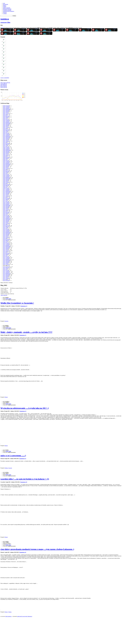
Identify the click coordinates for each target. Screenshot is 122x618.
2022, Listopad (6, 121)
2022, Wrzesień (6, 123)
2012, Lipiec (5, 263)
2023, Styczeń (6, 119)
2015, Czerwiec (6, 223)
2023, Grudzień (6, 106)
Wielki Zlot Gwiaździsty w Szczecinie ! (17, 303)
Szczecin (5, 12)
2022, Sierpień (6, 125)
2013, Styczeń (6, 256)
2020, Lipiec (5, 153)
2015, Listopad (6, 217)
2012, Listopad (6, 258)
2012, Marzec (6, 267)
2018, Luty (5, 186)
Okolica (4, 6)
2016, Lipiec (5, 208)
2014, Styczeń (6, 242)
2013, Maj (5, 251)
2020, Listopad (6, 149)
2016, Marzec (6, 213)
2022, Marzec (6, 130)
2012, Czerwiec (6, 264)
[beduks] (4, 56)
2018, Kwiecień (6, 184)
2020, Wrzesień (6, 151)
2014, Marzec (6, 240)
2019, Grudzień (6, 161)
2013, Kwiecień (6, 253)
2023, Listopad (6, 107)
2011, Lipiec (5, 277)
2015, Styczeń (6, 229)
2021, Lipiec (5, 139)
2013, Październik (6, 246)
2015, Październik (6, 218)
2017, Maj (5, 197)
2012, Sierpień (6, 262)
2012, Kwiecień (6, 266)
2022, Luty (5, 131)
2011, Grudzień (6, 271)
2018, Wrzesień (6, 178)
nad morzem (5, 4)
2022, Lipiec (5, 126)
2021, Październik (6, 136)
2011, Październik (6, 273)
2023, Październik (6, 109)
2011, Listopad (6, 272)
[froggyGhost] (4, 41)
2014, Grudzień (6, 230)
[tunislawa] (7, 31)
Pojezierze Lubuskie (7, 10)
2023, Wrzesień (6, 110)
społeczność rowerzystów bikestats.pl (24, 616)
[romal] (4, 50)
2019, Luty (5, 173)
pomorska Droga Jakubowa (8, 11)
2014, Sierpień (6, 234)
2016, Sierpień (6, 207)
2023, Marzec (6, 117)
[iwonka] (4, 75)
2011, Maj (5, 279)
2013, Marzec (6, 254)
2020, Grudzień (6, 147)
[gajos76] (4, 69)
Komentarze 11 (23, 335)
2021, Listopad (6, 135)
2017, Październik (6, 191)
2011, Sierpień (6, 275)
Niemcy (4, 5)
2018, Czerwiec (6, 182)
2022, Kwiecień (6, 129)
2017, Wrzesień (6, 192)
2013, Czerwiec (6, 250)
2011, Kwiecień (6, 280)
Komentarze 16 (23, 552)
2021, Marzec (6, 144)
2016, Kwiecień (6, 211)
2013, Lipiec (5, 249)
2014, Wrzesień (6, 233)
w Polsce (5, 13)
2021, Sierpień (6, 138)
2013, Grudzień (6, 243)
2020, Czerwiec (6, 154)
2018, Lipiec (5, 181)
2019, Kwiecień (6, 170)
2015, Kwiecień (6, 225)
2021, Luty (5, 145)
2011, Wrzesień (6, 274)
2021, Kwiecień (6, 143)
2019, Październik (6, 163)
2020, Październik (6, 150)
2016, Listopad (6, 203)
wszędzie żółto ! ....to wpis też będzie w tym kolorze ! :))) (25, 479)
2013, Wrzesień (6, 247)
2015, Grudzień (6, 216)
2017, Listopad (6, 190)
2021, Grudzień (6, 134)
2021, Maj (5, 142)
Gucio (4, 83)
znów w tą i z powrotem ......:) (13, 455)
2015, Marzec (6, 226)
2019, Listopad (6, 162)
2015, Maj (5, 224)
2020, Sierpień (6, 152)
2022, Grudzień (6, 120)
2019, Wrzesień (6, 165)
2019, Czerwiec (6, 168)
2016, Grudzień (6, 202)
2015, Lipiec (5, 222)
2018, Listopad (6, 176)
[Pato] (4, 53)
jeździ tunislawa (8, 616)
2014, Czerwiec (6, 237)
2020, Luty (5, 159)
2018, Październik (6, 177)
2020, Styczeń (6, 160)
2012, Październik (6, 259)
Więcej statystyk (4, 295)
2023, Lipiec (5, 112)
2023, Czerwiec (6, 113)
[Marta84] (4, 60)
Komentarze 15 (23, 411)
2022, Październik (6, 122)
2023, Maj (5, 114)
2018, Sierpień (6, 179)
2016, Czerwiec (6, 209)
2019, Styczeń (6, 174)
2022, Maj (5, 128)
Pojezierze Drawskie (7, 8)
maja (4, 3)
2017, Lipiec (5, 194)
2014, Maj (5, 238)
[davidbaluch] (4, 72)
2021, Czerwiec (6, 141)
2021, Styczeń (6, 146)
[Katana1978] (4, 66)
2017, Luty (5, 200)
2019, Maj (5, 169)
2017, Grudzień (6, 189)
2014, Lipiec (5, 235)
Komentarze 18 (23, 482)
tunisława (5, 19)
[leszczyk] (4, 63)
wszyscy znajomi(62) (5, 77)
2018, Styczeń (6, 187)
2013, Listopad (6, 245)
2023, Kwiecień (6, 115)
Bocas (4, 86)
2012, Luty (5, 269)
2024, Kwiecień (6, 105)
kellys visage (5, 82)
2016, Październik (6, 205)
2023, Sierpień (6, 111)
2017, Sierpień (6, 193)
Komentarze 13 (24, 306)
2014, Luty (5, 241)
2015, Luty (5, 227)
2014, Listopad (6, 231)
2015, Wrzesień (6, 219)
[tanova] (4, 47)
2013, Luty (5, 255)
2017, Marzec (6, 199)
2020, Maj (5, 155)
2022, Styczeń (6, 133)
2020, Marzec (6, 158)
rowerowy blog (5, 22)
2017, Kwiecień (6, 198)
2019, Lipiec (5, 167)
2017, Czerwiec (6, 195)
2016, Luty (5, 214)
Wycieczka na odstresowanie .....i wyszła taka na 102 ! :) (25, 408)
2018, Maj (5, 183)
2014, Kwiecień (6, 239)
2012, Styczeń (6, 270)
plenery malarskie (6, 7)
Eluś (4, 84)
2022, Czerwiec (6, 127)
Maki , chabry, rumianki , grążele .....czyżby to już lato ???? (26, 332)
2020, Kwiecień (6, 157)
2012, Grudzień (6, 257)
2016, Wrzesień (6, 206)
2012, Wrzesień (6, 261)
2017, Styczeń (6, 201)
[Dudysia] (4, 44)
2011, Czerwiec (6, 278)
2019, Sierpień (6, 166)
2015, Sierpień (6, 221)
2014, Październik (6, 232)
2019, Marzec (6, 171)
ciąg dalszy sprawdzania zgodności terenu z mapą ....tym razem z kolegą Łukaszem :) (37, 549)
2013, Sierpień (6, 248)
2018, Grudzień (6, 175)
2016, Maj (5, 210)
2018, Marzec (6, 185)
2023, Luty (5, 118)
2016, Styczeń (6, 215)
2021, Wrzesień (6, 137)
